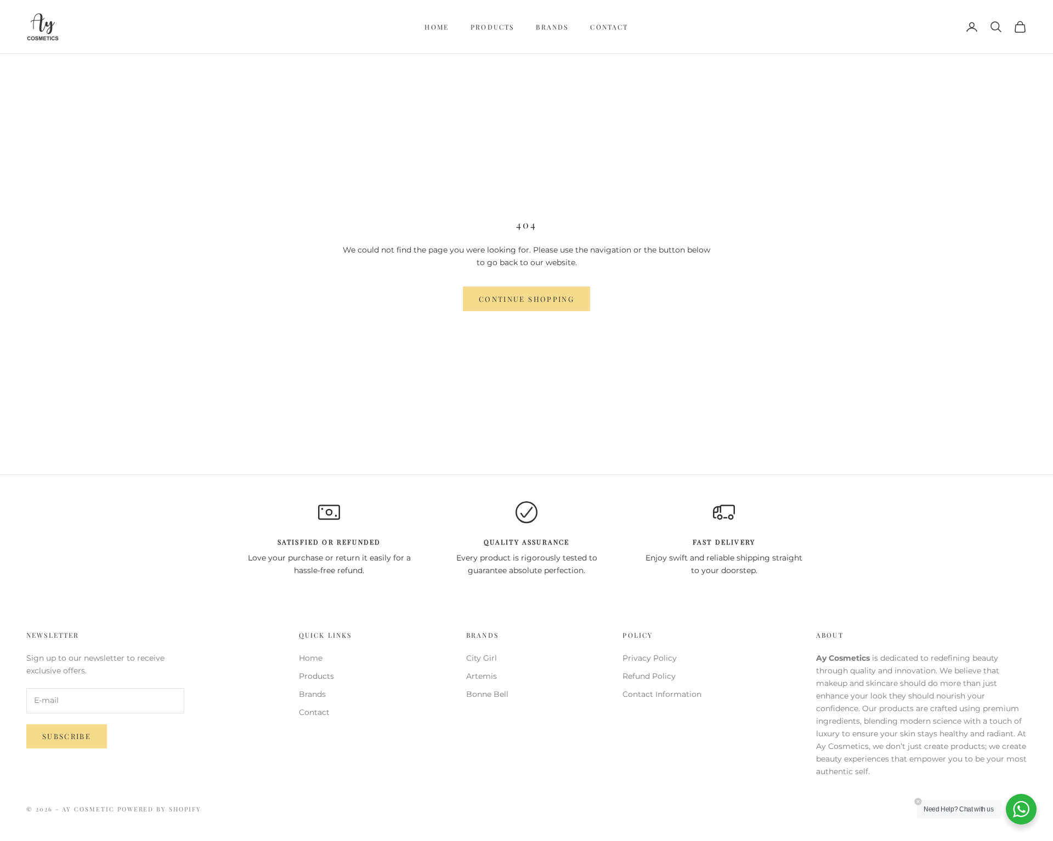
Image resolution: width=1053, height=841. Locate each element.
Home (436, 26)
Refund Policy (649, 676)
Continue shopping (526, 299)
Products (492, 26)
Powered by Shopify (159, 809)
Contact (609, 26)
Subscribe (66, 736)
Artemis (481, 676)
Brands (552, 26)
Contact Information (661, 694)
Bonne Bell (487, 694)
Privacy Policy (649, 658)
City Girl (481, 658)
